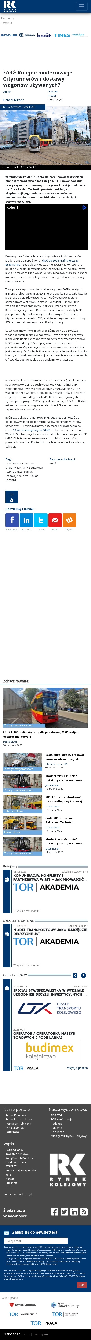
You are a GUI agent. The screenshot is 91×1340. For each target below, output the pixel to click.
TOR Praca (12, 1132)
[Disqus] (46, 624)
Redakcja (57, 1123)
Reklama (56, 1127)
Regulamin (57, 1132)
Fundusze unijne (16, 1162)
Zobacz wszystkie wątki (18, 1194)
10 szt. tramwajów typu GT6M (31, 430)
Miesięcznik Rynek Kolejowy (69, 1136)
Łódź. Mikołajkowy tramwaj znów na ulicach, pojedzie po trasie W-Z (65, 759)
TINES (9, 1187)
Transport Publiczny (18, 1123)
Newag (10, 1178)
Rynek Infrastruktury (19, 1119)
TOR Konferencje (62, 1119)
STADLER (11, 1166)
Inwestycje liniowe (17, 1154)
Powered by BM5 (40, 1334)
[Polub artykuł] (12, 522)
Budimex (11, 1183)
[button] (75, 982)
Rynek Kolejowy (16, 1115)
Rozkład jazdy (14, 1150)
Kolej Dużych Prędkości (20, 1158)
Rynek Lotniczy (15, 1127)
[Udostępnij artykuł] (26, 522)
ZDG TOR (56, 1115)
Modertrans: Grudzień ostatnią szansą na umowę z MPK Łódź (65, 780)
